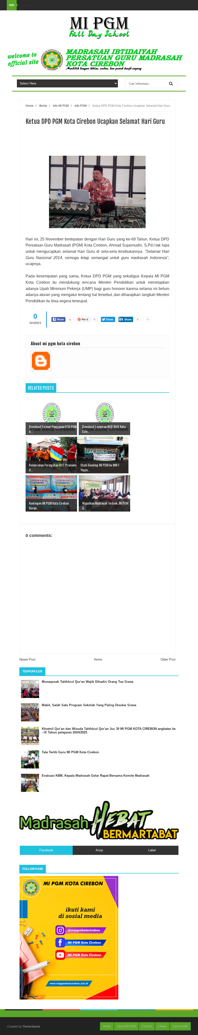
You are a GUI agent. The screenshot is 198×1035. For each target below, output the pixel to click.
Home (98, 659)
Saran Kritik (180, 1026)
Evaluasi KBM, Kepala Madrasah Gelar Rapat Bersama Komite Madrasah (95, 775)
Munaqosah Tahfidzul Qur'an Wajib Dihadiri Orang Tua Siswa (87, 681)
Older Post (168, 659)
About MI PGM (126, 1026)
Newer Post (27, 659)
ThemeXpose (31, 1026)
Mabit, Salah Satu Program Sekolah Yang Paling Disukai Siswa (89, 705)
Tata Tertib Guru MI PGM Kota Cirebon (70, 752)
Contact (147, 1026)
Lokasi (162, 1026)
